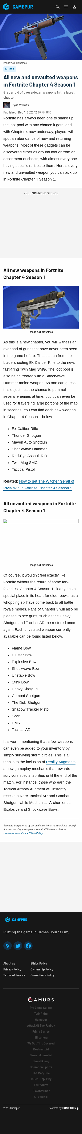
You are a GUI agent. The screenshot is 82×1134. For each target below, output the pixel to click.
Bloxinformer (41, 1091)
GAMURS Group (70, 1107)
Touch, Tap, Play (41, 1079)
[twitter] (17, 945)
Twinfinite (41, 1013)
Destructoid (41, 1049)
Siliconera (41, 1037)
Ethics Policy (38, 963)
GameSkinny (41, 1061)
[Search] (57, 7)
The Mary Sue (41, 1073)
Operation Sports (41, 1067)
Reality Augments (60, 762)
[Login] (74, 7)
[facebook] (28, 945)
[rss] (7, 945)
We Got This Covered (41, 1043)
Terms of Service (14, 975)
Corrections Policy (42, 975)
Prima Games (41, 1031)
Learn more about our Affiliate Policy (23, 833)
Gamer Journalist (41, 1055)
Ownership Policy (41, 969)
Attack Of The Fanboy (41, 1025)
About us (9, 963)
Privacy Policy (12, 969)
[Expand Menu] (66, 7)
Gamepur (41, 1019)
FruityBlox (41, 1085)
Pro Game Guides (41, 1007)
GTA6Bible (41, 1097)
